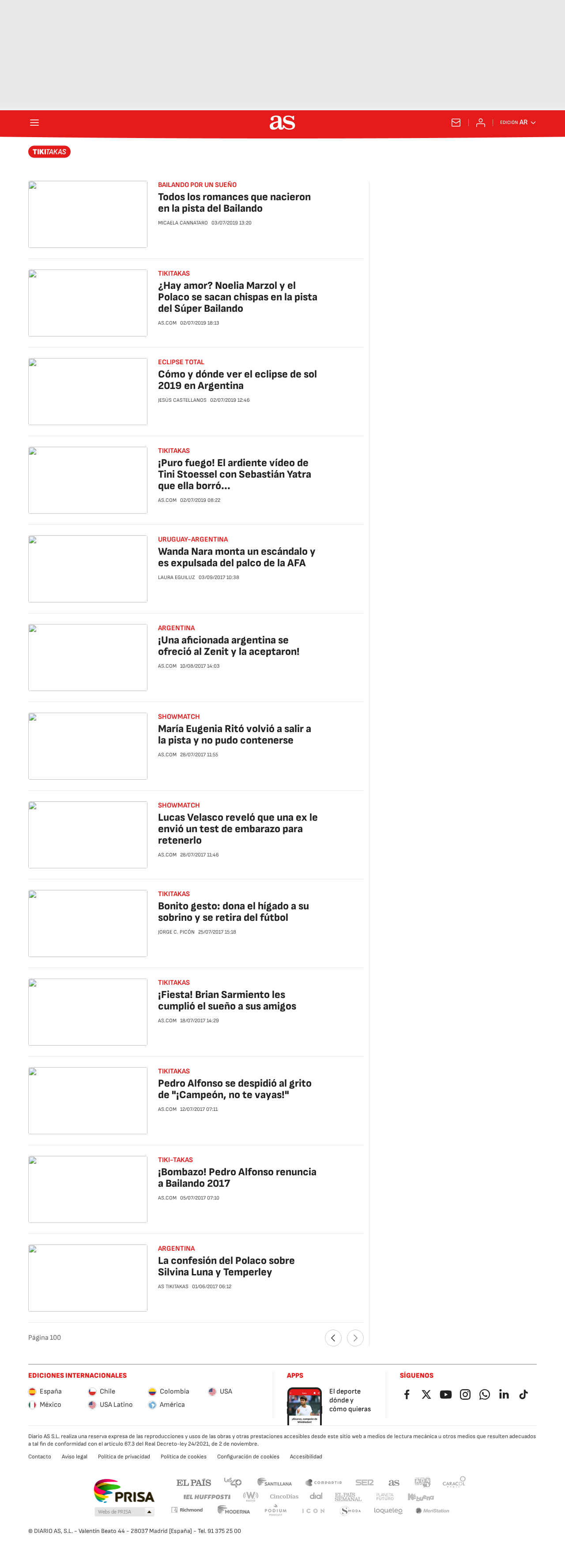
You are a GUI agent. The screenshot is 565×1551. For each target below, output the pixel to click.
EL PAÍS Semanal (348, 1496)
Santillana (274, 1481)
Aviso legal (74, 1456)
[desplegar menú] (34, 122)
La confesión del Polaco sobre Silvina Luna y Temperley (226, 1266)
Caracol (454, 1481)
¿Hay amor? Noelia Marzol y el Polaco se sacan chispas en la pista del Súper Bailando (237, 297)
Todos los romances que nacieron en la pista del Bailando (234, 203)
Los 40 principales (232, 1481)
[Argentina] (49, 152)
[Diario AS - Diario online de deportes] (282, 123)
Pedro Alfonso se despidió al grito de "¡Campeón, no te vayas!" (235, 1089)
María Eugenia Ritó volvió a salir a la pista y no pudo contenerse (234, 734)
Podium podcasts (275, 1511)
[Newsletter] (456, 122)
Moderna (234, 1511)
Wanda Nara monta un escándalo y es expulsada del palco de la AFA (237, 557)
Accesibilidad (306, 1456)
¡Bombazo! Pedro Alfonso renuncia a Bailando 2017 (237, 1178)
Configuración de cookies (248, 1456)
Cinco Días (284, 1496)
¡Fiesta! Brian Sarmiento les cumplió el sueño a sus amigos (227, 1000)
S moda (350, 1511)
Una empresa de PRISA (124, 1491)
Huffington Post (206, 1496)
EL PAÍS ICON (313, 1511)
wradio (251, 1496)
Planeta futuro (385, 1496)
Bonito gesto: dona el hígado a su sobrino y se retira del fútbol (233, 912)
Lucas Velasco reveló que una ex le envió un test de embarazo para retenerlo (238, 829)
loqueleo (388, 1511)
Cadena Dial (317, 1496)
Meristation (433, 1511)
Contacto (39, 1456)
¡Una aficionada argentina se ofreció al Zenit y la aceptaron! (229, 646)
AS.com (394, 1481)
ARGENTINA (176, 1249)
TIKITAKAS (174, 983)
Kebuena (420, 1496)
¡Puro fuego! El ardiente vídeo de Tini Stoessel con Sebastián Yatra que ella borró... (234, 474)
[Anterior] (333, 1338)
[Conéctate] (480, 122)
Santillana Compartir (323, 1481)
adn (423, 1481)
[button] (124, 1512)
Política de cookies (184, 1456)
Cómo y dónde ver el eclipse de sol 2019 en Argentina (237, 380)
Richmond (187, 1509)
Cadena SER (365, 1481)
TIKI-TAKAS (175, 1160)
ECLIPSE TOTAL (181, 362)
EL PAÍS (193, 1481)
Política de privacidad (124, 1456)
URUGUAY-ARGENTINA (193, 539)
